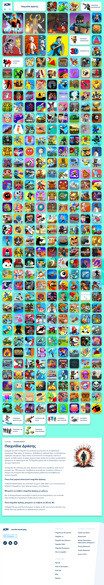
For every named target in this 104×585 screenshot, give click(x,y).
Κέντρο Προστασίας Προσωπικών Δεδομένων (86, 541)
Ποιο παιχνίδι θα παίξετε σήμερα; (9, 9)
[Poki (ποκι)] (7, 4)
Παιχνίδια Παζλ (60, 544)
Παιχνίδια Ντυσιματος (62, 548)
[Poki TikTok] (5, 543)
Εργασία (57, 578)
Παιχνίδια (8, 441)
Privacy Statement (84, 546)
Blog (56, 574)
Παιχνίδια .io (59, 536)
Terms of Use (82, 554)
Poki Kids (58, 570)
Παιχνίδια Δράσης (19, 441)
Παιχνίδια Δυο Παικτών (62, 540)
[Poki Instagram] (10, 543)
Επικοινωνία (82, 536)
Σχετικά (57, 562)
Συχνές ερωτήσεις (84, 532)
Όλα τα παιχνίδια (60, 552)
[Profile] (5, 9)
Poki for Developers (61, 566)
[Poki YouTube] (15, 543)
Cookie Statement (84, 550)
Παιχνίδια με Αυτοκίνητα (63, 532)
